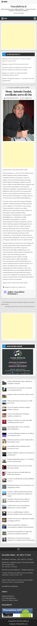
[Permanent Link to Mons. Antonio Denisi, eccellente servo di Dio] (18, 120)
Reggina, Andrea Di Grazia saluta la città (15, 64)
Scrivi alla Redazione (9, 598)
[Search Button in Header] (35, 18)
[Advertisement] (18, 36)
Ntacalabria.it (18, 6)
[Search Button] (18, 549)
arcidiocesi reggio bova (17, 287)
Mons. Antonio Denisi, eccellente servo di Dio (18, 93)
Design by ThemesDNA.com (18, 624)
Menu (5, 2)
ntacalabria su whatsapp (10, 586)
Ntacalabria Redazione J (12, 98)
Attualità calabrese (14, 87)
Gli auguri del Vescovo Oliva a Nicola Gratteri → (20, 306)
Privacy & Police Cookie (10, 600)
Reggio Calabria (24, 87)
